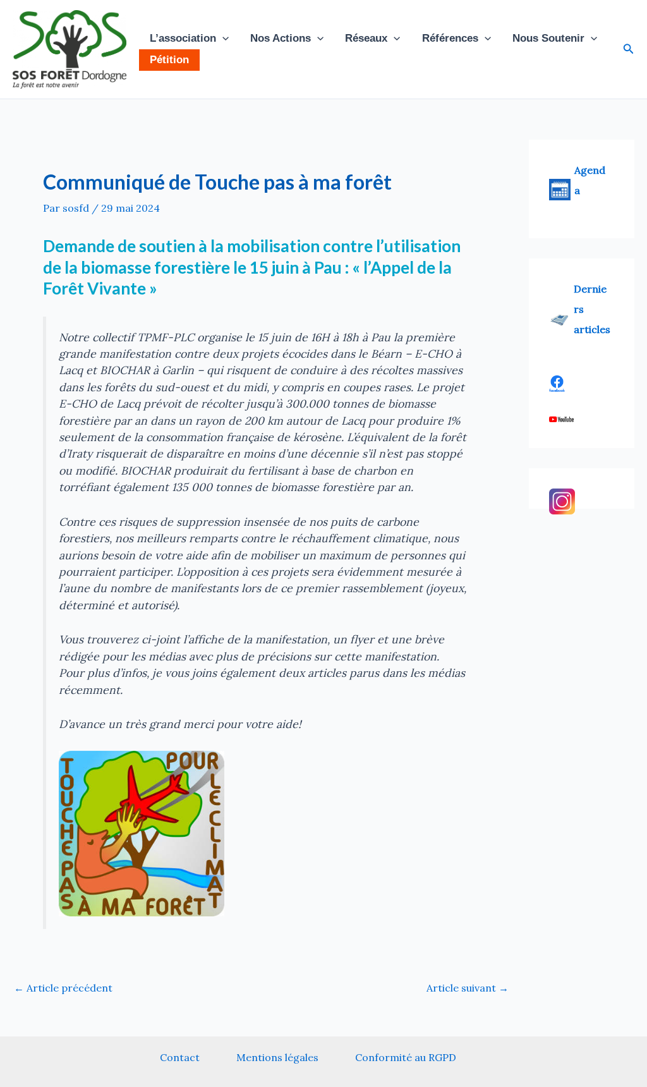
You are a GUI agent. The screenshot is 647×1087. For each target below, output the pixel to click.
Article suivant (467, 988)
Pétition (169, 60)
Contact (180, 1057)
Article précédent (63, 988)
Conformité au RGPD (405, 1057)
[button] (222, 38)
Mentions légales (277, 1057)
